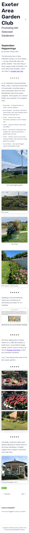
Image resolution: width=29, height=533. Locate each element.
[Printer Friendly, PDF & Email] (4, 488)
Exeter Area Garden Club (11, 13)
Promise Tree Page (13, 350)
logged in (11, 511)
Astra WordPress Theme (18, 529)
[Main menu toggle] (26, 19)
